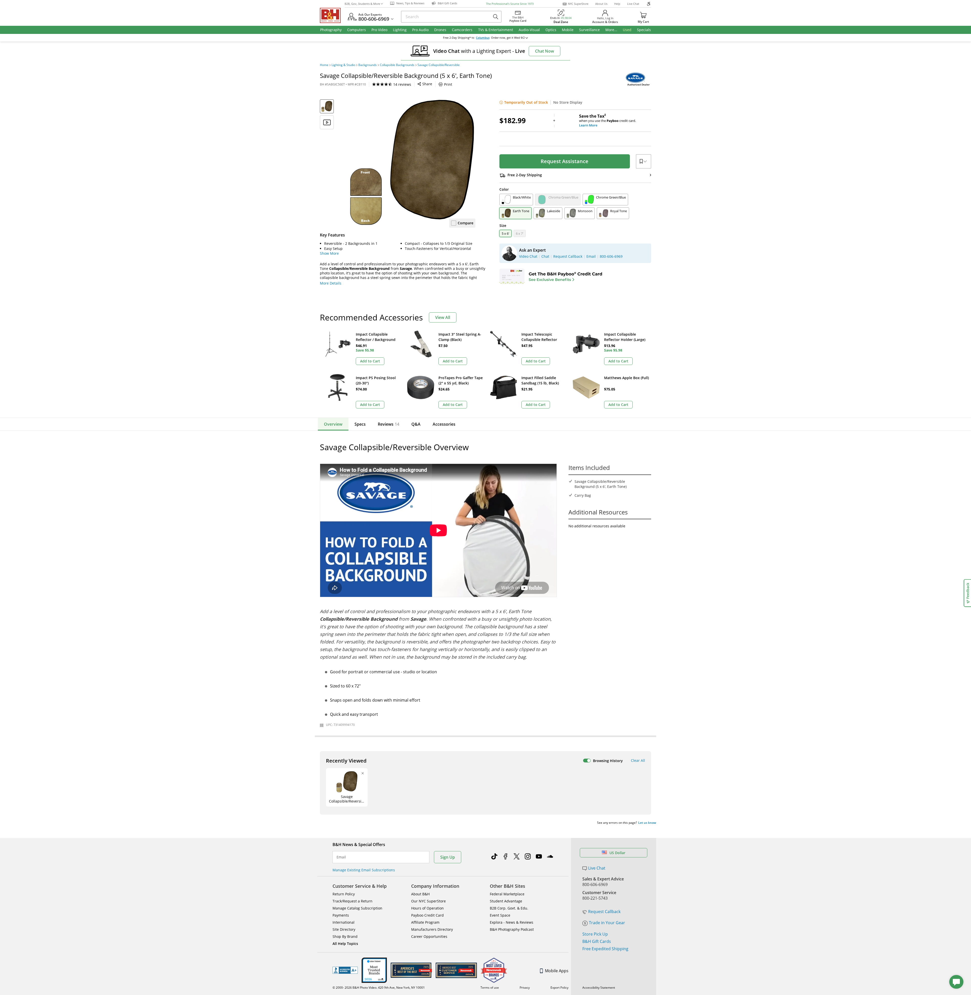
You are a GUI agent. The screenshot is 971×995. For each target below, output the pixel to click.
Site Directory (344, 929)
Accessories (444, 424)
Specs (360, 424)
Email (341, 857)
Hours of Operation (427, 908)
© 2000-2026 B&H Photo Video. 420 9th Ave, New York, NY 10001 (379, 987)
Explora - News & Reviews (511, 922)
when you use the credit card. (607, 120)
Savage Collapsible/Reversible (438, 65)
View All (442, 317)
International (344, 922)
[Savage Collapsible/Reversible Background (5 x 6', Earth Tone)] (412, 162)
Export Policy (559, 987)
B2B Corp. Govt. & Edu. (509, 908)
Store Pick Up (595, 934)
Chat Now (544, 51)
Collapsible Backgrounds (397, 65)
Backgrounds (367, 65)
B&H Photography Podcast (512, 929)
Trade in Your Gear (607, 922)
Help (617, 4)
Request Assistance (564, 161)
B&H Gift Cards (596, 941)
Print (448, 84)
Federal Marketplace (507, 894)
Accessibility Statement (598, 987)
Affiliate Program (425, 922)
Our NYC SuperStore (428, 901)
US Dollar (617, 852)
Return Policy (344, 894)
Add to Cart (370, 361)
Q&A (416, 424)
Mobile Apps (556, 971)
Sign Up (447, 857)
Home (324, 65)
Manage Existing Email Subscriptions (364, 870)
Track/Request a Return (352, 901)
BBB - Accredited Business (345, 970)
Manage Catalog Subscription (357, 908)
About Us (601, 4)
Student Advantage (506, 901)
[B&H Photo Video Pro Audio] (332, 15)
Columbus (483, 37)
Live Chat (633, 4)
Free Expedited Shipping (605, 948)
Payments (341, 915)
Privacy (525, 987)
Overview (333, 424)
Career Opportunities (429, 936)
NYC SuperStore (578, 4)
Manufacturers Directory (432, 929)
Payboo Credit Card (427, 915)
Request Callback (604, 911)
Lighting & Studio (343, 65)
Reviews (388, 424)
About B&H (420, 894)
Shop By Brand (345, 936)
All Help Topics (345, 943)
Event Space (500, 915)
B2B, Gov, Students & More (362, 4)
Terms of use (489, 987)
